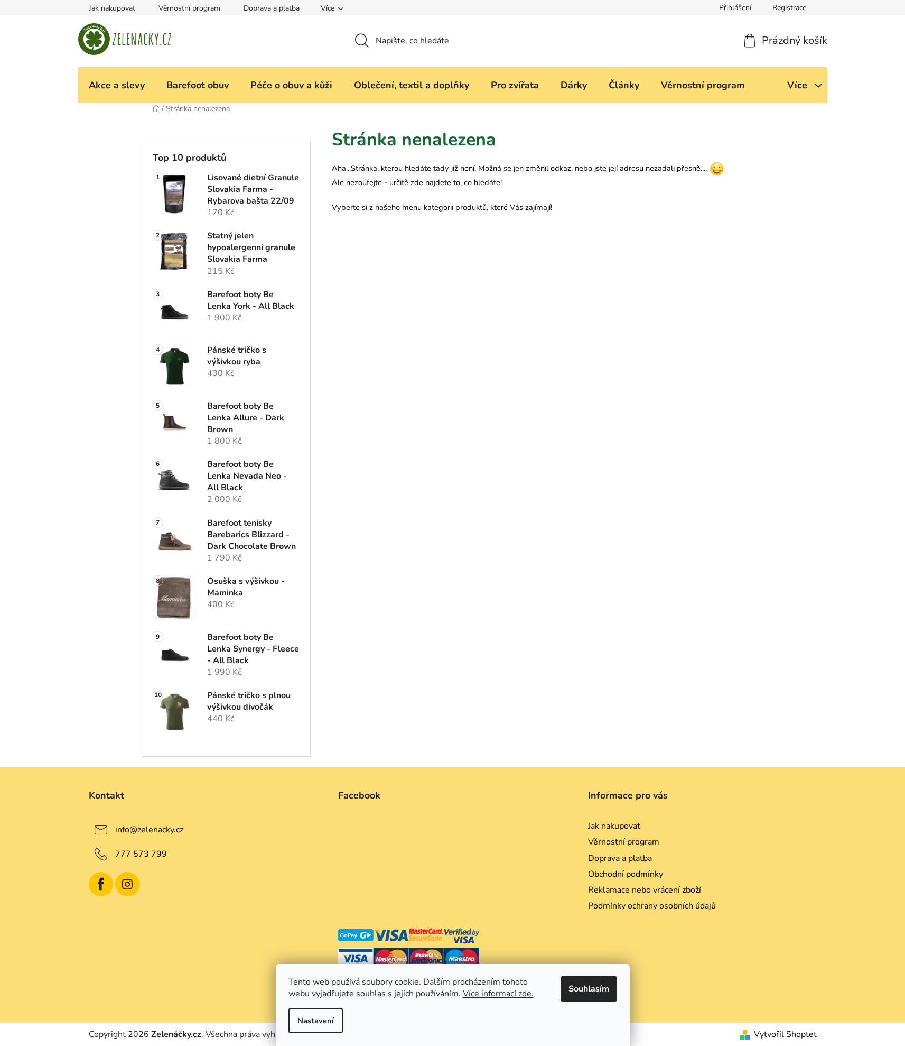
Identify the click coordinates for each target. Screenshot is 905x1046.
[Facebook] (101, 884)
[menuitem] (116, 85)
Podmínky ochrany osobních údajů (652, 906)
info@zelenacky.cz (149, 830)
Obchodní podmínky (625, 874)
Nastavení (315, 1020)
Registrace (789, 8)
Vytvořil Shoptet (785, 1034)
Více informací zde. (498, 993)
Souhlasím (588, 989)
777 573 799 (141, 854)
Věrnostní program (189, 8)
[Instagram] (127, 884)
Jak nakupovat (112, 8)
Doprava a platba (272, 8)
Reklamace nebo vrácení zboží (644, 890)
